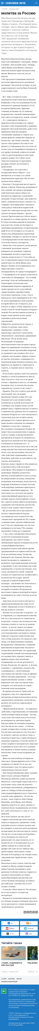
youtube (11, 928)
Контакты (11, 979)
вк (12, 923)
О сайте (4, 979)
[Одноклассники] (28, 912)
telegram (30, 928)
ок (30, 923)
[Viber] (33, 912)
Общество (31, 971)
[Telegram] (30, 912)
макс (30, 934)
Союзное (4, 971)
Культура (4, 9)
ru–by (12, 934)
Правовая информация (9, 981)
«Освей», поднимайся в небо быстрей (11, 964)
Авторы (19, 979)
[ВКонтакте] (25, 912)
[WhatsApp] (36, 912)
